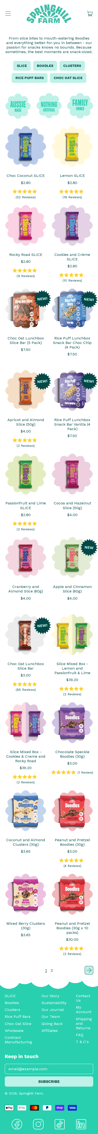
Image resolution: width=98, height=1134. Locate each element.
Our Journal (53, 1009)
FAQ (79, 1035)
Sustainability (54, 1002)
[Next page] (89, 970)
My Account (83, 1009)
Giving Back (52, 1023)
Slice (22, 66)
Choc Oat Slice (68, 78)
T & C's (82, 1042)
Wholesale (14, 1030)
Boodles (45, 66)
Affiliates (50, 1030)
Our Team (51, 1016)
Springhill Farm (31, 1093)
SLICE (10, 996)
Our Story (50, 996)
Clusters (72, 66)
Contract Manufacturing (18, 1039)
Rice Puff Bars (29, 78)
